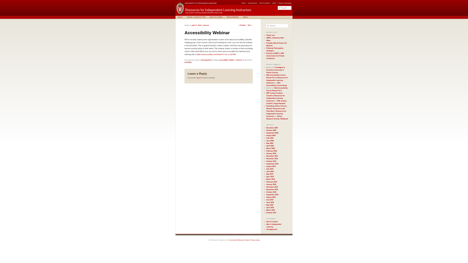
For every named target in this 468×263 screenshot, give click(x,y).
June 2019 (270, 171)
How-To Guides (264, 3)
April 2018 (270, 207)
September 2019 (272, 164)
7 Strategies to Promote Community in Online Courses (275, 69)
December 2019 (272, 156)
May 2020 (269, 143)
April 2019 (270, 177)
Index (274, 3)
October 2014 (271, 213)
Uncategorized (206, 60)
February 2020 (271, 151)
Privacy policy (255, 240)
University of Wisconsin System (239, 240)
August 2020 (271, 135)
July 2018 (269, 200)
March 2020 (270, 148)
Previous (242, 25)
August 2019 (271, 166)
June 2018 (270, 202)
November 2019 (272, 159)
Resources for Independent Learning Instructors (218, 10)
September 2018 (272, 195)
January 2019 (271, 184)
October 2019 (271, 161)
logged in (199, 78)
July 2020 (269, 138)
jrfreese (206, 25)
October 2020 (271, 130)
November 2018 (272, 189)
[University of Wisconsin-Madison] (180, 14)
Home (243, 3)
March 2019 (270, 179)
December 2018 (272, 187)
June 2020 (270, 141)
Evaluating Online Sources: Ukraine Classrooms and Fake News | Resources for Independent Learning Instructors (276, 111)
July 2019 (269, 169)
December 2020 (272, 128)
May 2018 (269, 205)
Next (250, 25)
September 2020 (272, 133)
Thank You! (270, 35)
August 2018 (271, 197)
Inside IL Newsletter (285, 3)
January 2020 (271, 153)
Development (252, 3)
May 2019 (269, 174)
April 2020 (270, 146)
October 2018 (271, 192)
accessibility (223, 60)
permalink (188, 62)
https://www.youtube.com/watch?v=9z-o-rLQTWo (216, 54)
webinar (231, 60)
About (180, 17)
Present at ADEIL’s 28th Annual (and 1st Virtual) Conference (275, 55)
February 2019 (271, 182)
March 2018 (270, 210)
